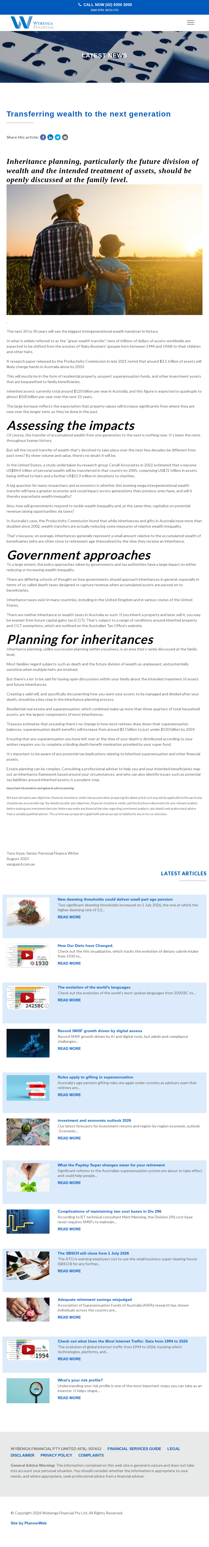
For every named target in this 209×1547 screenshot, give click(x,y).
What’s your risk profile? (80, 1380)
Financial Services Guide (134, 1449)
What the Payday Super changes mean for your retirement (111, 1165)
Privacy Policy (56, 1455)
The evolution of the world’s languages (94, 987)
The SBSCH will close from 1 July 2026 (93, 1253)
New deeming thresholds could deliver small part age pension (115, 899)
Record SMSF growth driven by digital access (100, 1031)
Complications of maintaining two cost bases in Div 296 (109, 1211)
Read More (69, 917)
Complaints (91, 1455)
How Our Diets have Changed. (85, 945)
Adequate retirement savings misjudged (95, 1299)
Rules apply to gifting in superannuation (95, 1077)
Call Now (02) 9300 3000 (107, 7)
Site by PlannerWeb (29, 1523)
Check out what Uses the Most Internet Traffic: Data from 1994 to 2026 (123, 1341)
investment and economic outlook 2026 (94, 1120)
